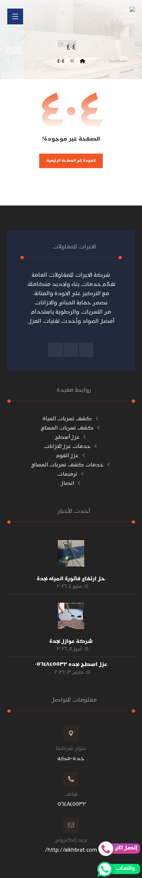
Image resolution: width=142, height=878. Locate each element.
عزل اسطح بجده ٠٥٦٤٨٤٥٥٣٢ (71, 664)
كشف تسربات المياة (67, 419)
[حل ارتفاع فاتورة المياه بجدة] (71, 553)
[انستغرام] (70, 350)
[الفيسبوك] (86, 350)
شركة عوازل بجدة (71, 641)
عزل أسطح (67, 437)
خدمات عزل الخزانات (67, 446)
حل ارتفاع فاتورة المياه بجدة (71, 579)
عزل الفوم (67, 456)
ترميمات (67, 474)
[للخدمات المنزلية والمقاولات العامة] (127, 15)
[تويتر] (55, 350)
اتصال (67, 483)
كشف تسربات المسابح (67, 428)
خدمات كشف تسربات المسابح (67, 465)
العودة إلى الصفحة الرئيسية (70, 160)
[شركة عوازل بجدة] (71, 616)
